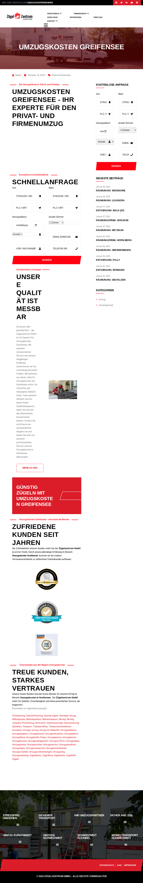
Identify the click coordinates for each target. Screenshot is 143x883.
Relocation (40, 723)
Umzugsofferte (57, 741)
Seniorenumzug (71, 723)
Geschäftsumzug (34, 715)
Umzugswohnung (20, 755)
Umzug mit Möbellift (49, 730)
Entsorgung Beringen (110, 270)
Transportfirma (40, 726)
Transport (27, 726)
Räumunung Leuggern (110, 200)
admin (18, 75)
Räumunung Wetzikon (109, 230)
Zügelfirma (47, 755)
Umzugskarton (54, 737)
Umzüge (27, 730)
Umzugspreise (19, 744)
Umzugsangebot (20, 733)
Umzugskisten (69, 737)
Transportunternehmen (60, 726)
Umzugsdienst (71, 733)
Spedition (17, 726)
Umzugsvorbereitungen (40, 751)
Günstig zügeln (51, 715)
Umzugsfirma (18, 737)
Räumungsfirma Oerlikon (112, 220)
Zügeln (15, 759)
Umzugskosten (19, 741)
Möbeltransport (50, 719)
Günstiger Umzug (67, 715)
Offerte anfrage (73, 497)
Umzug (35, 730)
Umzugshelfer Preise (36, 737)
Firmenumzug (80, 14)
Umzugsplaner (72, 741)
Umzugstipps (18, 748)
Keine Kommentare (61, 75)
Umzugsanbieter (68, 730)
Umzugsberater (36, 733)
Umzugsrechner (34, 744)
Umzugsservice (50, 744)
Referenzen (75, 17)
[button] (18, 824)
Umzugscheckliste (54, 733)
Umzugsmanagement (38, 741)
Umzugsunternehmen (56, 748)
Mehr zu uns (29, 468)
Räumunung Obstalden (111, 280)
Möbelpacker (18, 719)
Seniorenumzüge (55, 723)
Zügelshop (52, 17)
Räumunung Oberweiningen (113, 250)
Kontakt (51, 21)
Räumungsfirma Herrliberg (114, 240)
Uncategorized (106, 305)
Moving (62, 719)
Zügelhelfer (59, 755)
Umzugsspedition (67, 744)
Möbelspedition (33, 719)
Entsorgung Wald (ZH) (110, 210)
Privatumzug (53, 14)
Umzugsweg (59, 751)
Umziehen (17, 730)
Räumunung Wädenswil (111, 190)
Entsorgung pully (108, 260)
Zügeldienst (35, 755)
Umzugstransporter (35, 748)
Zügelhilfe (71, 755)
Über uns (98, 17)
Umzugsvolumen (20, 751)
